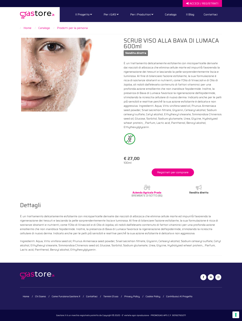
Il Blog (190, 14)
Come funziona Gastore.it (66, 296)
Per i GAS (110, 14)
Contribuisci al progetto (179, 296)
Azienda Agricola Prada (147, 193)
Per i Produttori (140, 14)
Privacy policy (132, 296)
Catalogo (170, 14)
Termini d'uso (110, 296)
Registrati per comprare (172, 172)
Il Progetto (82, 14)
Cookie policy (153, 296)
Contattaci (211, 14)
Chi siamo (40, 296)
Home (26, 296)
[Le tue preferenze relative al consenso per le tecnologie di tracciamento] (235, 314)
